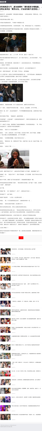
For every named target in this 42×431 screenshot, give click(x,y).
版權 (11, 426)
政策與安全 (5, 426)
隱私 (9, 426)
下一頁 (21, 237)
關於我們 (2, 426)
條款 (8, 426)
